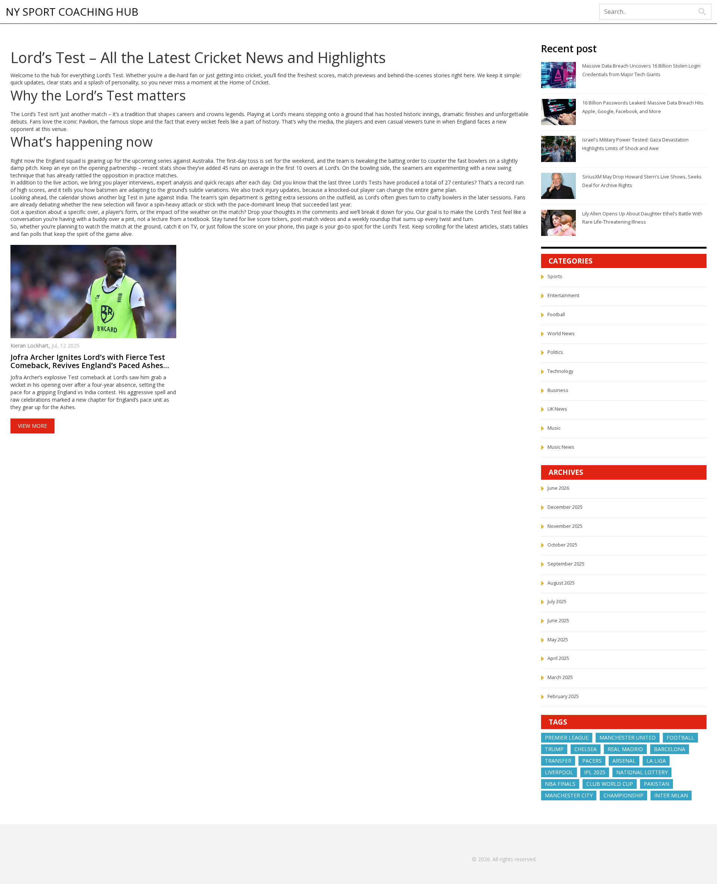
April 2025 (558, 658)
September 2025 (565, 564)
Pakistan (656, 783)
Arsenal (624, 760)
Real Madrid (625, 749)
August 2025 (561, 583)
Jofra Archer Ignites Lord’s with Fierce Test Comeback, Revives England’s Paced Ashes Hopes (87, 361)
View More (32, 425)
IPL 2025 (594, 772)
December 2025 (565, 507)
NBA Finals (560, 783)
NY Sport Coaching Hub (72, 12)
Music (554, 428)
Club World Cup (609, 783)
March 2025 (560, 677)
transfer (558, 760)
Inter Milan (671, 795)
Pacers (592, 760)
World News (561, 333)
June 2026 (558, 488)
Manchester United (627, 737)
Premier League (567, 737)
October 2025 (562, 545)
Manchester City (569, 795)
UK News (557, 409)
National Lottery (642, 772)
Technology (560, 371)
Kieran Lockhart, (31, 345)
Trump (554, 749)
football (680, 737)
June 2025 (558, 620)
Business (557, 390)
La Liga (656, 760)
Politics (555, 352)
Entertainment (563, 295)
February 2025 (563, 696)
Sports (554, 276)
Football (556, 314)
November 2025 (565, 526)
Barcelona (669, 749)
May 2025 (557, 639)
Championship (623, 795)
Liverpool (559, 772)
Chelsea (585, 749)
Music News (560, 447)
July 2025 (557, 601)
